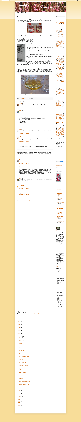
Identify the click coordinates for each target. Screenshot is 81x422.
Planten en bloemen (59, 96)
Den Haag (62, 33)
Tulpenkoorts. (21, 378)
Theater (63, 119)
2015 (19, 401)
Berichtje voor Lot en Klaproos (24, 360)
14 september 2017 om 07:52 (24, 107)
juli (19, 389)
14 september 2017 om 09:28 (24, 141)
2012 (19, 405)
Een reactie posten (21, 196)
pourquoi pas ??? (60, 189)
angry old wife (59, 193)
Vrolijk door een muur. (22, 346)
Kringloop (62, 67)
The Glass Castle (21, 350)
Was (62, 129)
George (57, 43)
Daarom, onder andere (60, 217)
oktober (20, 339)
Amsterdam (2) (21, 341)
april (19, 393)
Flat (59, 40)
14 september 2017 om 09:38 (24, 147)
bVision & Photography (59, 201)
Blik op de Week (59, 213)
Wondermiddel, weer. (22, 385)
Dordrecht (58, 34)
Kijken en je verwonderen (23, 347)
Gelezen (60, 42)
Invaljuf (63, 58)
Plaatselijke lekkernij (59, 95)
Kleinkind (58, 65)
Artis (59, 23)
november (20, 337)
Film (63, 38)
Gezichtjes (58, 45)
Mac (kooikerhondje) (60, 73)
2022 (19, 327)
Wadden (63, 128)
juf (56, 60)
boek (59, 29)
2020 (19, 330)
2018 (19, 333)
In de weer (21, 151)
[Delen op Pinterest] (32, 98)
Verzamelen (62, 126)
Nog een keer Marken (22, 372)
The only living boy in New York (24, 384)
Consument (61, 32)
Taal (63, 115)
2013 (19, 404)
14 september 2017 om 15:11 (24, 182)
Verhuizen (57, 126)
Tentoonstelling (59, 118)
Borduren (60, 30)
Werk (56, 134)
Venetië (62, 125)
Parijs (63, 93)
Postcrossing (61, 100)
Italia (61, 59)
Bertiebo (58, 230)
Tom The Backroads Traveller (60, 209)
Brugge (57, 31)
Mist (19, 349)
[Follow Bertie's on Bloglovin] (60, 161)
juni (19, 390)
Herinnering (58, 50)
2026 (19, 321)
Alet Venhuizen (21, 185)
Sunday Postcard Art (59, 115)
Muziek (57, 83)
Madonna (60, 74)
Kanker (61, 62)
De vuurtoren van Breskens (23, 365)
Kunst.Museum (60, 69)
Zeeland (57, 138)
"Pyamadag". (59, 194)
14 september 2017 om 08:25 (24, 133)
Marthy (20, 178)
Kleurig (57, 66)
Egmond (57, 36)
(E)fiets (57, 22)
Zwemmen (20, 343)
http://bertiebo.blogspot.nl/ (38, 314)
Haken (62, 47)
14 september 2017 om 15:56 (24, 188)
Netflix (58, 88)
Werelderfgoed (60, 133)
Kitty (20, 136)
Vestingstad (58, 127)
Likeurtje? (20, 366)
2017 (19, 334)
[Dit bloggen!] (29, 98)
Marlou (20, 110)
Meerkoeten (58, 75)
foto (63, 40)
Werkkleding (21, 369)
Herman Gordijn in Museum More (24, 381)
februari (20, 396)
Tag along (59, 116)
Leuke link (61, 71)
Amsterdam (62, 22)
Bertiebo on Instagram (59, 168)
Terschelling (57, 119)
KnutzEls (20, 103)
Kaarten (60, 60)
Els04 (20, 129)
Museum (62, 81)
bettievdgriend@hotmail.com (38, 313)
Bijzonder (59, 25)
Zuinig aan (58, 196)
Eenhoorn (61, 35)
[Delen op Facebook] (31, 98)
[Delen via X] (30, 98)
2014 (19, 402)
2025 (19, 323)
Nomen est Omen (22, 375)
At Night (58, 186)
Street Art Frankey (59, 113)
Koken (61, 66)
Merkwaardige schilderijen (60, 77)
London (57, 72)
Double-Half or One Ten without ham (60, 185)
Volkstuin (58, 128)
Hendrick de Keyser (59, 49)
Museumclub (61, 82)
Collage (57, 32)
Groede (57, 47)
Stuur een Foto (59, 114)
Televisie (60, 117)
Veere (20, 353)
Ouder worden (58, 93)
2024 (19, 324)
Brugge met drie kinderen (23, 362)
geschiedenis (62, 43)
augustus (20, 387)
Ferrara (20, 159)
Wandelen (58, 129)
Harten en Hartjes (59, 48)
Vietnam (62, 127)
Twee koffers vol (21, 368)
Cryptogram (57, 33)
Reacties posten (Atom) (26, 200)
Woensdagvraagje (58, 137)
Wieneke (20, 166)
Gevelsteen (60, 44)
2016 (19, 399)
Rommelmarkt (58, 105)
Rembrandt (57, 103)
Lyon (63, 72)
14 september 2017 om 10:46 (24, 156)
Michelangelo (21, 359)
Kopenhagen (58, 67)
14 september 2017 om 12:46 (24, 163)
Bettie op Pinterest (59, 165)
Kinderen (57, 63)
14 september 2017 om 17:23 (24, 194)
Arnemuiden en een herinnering (24, 356)
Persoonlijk (60, 94)
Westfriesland (58, 136)
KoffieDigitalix (59, 219)
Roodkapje (58, 106)
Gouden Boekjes (59, 46)
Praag (59, 101)
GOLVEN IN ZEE (59, 212)
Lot (19, 382)
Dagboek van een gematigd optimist (60, 216)
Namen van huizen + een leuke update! (25, 371)
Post (56, 100)
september (21, 340)
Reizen (59, 102)
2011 (19, 407)
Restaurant (57, 104)
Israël (58, 59)
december (20, 336)
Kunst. (59, 68)
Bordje (57, 30)
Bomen (20, 363)
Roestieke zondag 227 (60, 202)
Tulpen (57, 125)
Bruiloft (61, 31)
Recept (63, 101)
